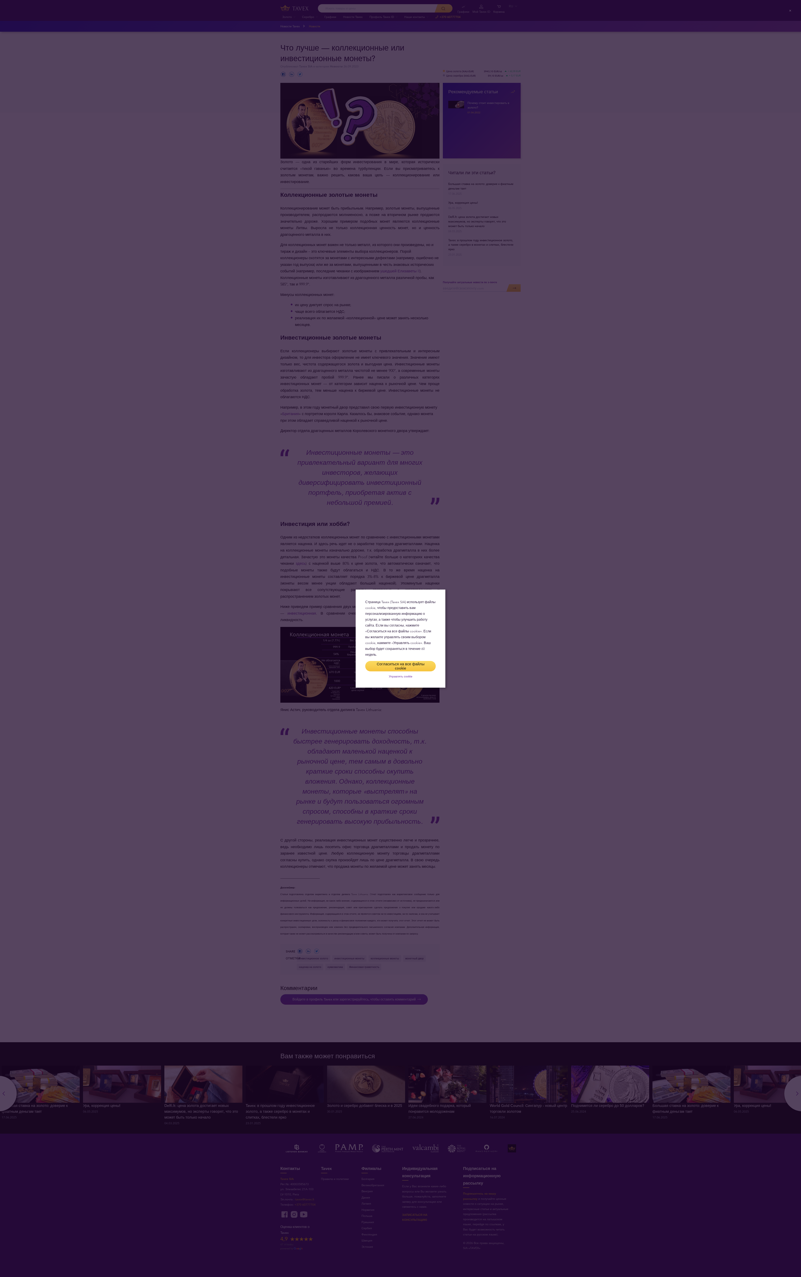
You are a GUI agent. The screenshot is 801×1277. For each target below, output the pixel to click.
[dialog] (400, 639)
